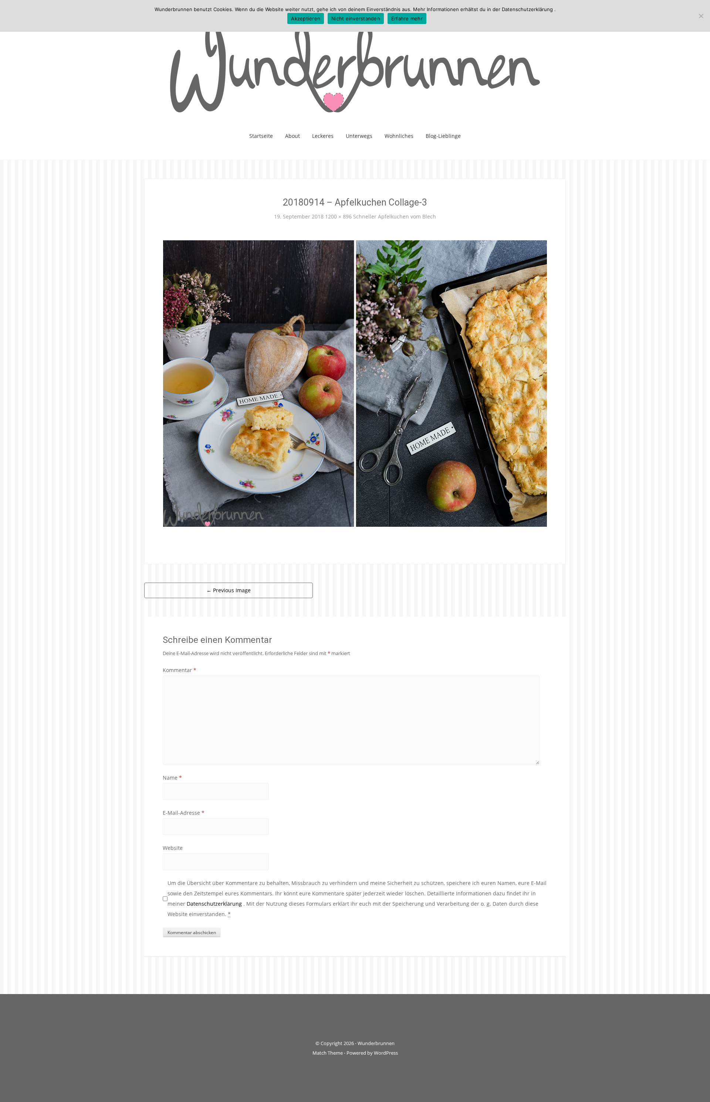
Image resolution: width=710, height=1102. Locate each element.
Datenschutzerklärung (215, 903)
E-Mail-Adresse (183, 812)
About (292, 135)
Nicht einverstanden (355, 18)
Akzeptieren (305, 18)
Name (172, 777)
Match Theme (327, 1053)
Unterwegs (359, 135)
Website (173, 847)
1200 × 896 (338, 216)
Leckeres (323, 135)
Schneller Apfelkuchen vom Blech (394, 216)
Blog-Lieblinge (443, 135)
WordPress (386, 1053)
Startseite (261, 135)
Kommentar (179, 670)
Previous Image (228, 590)
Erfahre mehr (407, 18)
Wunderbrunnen (376, 1043)
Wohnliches (399, 135)
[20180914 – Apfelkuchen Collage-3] (355, 382)
